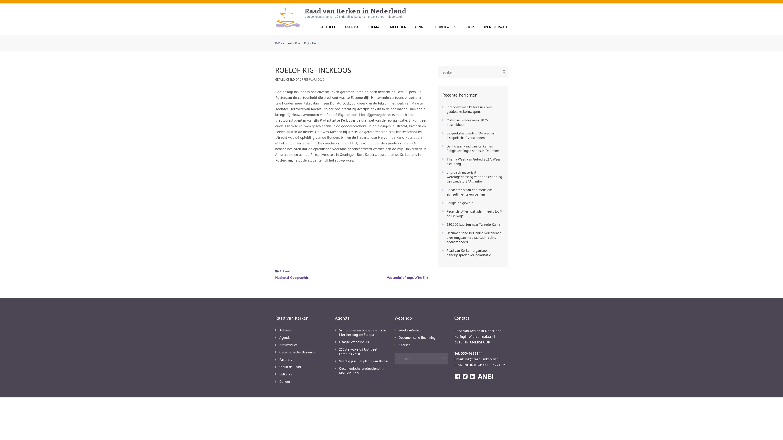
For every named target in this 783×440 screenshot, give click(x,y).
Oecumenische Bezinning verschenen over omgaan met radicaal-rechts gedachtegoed (474, 237)
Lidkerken (286, 374)
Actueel (328, 27)
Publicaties (445, 27)
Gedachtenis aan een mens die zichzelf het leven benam (469, 192)
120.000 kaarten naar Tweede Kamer (474, 224)
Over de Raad (494, 27)
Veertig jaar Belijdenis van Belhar (363, 361)
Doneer (284, 381)
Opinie (421, 27)
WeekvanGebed (410, 330)
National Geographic (292, 277)
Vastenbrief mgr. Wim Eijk (407, 277)
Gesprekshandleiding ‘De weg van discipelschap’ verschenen (471, 135)
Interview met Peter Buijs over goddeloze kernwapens (469, 109)
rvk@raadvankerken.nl (482, 359)
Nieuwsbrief (288, 345)
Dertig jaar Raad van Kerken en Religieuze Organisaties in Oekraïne (473, 148)
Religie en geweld (460, 203)
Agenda (351, 27)
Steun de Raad (290, 367)
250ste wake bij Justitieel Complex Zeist (358, 351)
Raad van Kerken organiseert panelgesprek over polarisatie (469, 252)
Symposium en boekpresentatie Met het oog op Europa (363, 332)
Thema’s (374, 27)
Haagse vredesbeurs (354, 342)
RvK (277, 43)
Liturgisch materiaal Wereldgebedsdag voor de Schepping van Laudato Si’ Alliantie (474, 177)
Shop (469, 27)
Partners (285, 359)
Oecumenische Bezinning (297, 352)
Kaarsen (404, 345)
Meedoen (398, 27)
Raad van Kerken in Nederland (355, 11)
